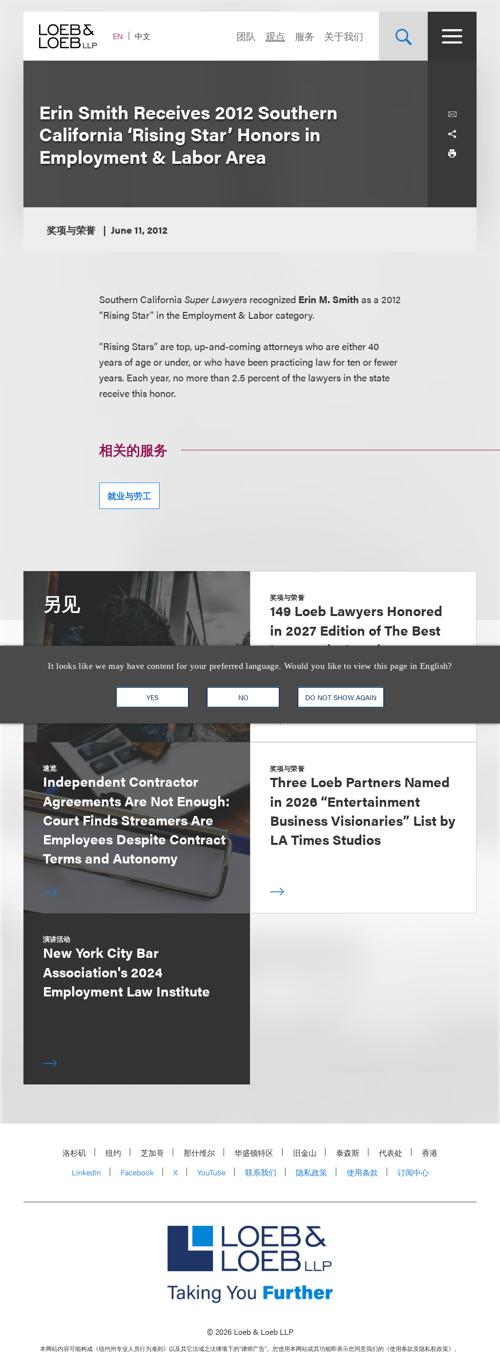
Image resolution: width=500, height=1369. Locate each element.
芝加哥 (152, 1152)
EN (118, 36)
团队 (246, 36)
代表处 (390, 1152)
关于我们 (343, 36)
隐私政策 (311, 1172)
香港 (430, 1152)
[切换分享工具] (452, 134)
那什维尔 (199, 1152)
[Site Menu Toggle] (452, 36)
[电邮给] (452, 114)
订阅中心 (413, 1172)
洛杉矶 (74, 1152)
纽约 (113, 1152)
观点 (275, 36)
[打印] (452, 153)
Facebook (137, 1172)
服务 (304, 36)
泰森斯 (347, 1152)
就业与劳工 (129, 495)
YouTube (211, 1172)
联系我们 (260, 1172)
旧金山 (304, 1152)
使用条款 (362, 1172)
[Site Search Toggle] (403, 36)
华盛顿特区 (253, 1152)
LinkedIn (86, 1172)
